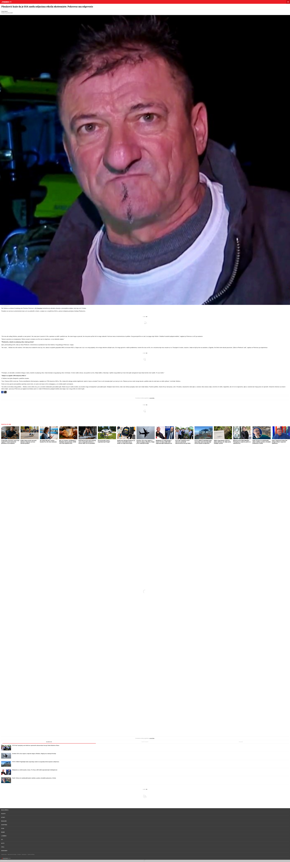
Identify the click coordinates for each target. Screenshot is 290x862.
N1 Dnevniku (38, 308)
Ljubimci (3, 835)
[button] (288, 2)
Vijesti (3, 813)
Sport (3, 817)
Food (2, 828)
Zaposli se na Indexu (11, 854)
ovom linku (152, 398)
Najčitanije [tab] (145, 741)
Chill (2, 847)
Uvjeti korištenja (30, 854)
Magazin (3, 821)
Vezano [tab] (241, 741)
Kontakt (19, 854)
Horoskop (4, 850)
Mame (3, 832)
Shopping (4, 824)
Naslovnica (4, 810)
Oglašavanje (4, 854)
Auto (2, 843)
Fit (2, 839)
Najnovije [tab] (49, 741)
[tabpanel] (145, 764)
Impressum (24, 854)
